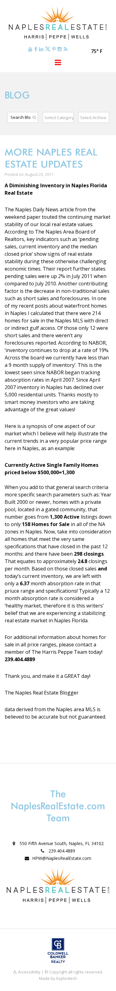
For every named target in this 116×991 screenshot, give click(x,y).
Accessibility (29, 972)
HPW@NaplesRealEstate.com (61, 858)
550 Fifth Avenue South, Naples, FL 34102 (61, 843)
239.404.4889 (61, 851)
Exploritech (66, 978)
